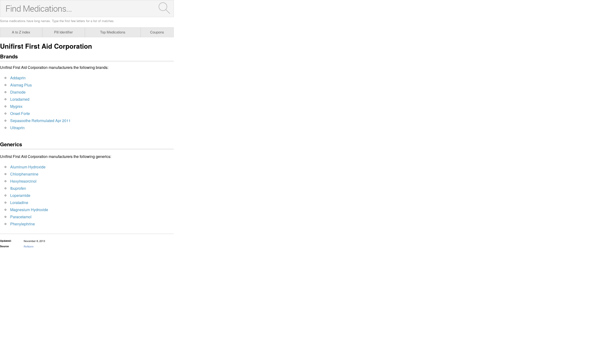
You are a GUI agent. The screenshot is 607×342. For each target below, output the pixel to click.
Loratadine (19, 202)
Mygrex (16, 106)
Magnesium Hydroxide (29, 209)
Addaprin (18, 78)
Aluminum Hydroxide (28, 167)
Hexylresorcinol (23, 181)
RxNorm (28, 246)
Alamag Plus (21, 85)
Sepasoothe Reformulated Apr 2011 (40, 120)
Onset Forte (20, 113)
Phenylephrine (22, 224)
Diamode (18, 92)
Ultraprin (17, 127)
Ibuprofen (18, 188)
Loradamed (19, 99)
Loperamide (20, 195)
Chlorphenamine (24, 174)
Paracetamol (21, 216)
